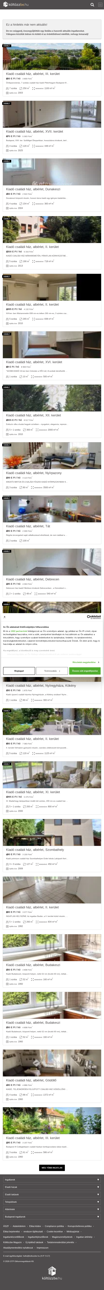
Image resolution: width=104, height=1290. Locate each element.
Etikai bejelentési (11, 1231)
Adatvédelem (19, 1226)
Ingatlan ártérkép (84, 1237)
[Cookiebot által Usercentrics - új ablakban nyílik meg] (89, 617)
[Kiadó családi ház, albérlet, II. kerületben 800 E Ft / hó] (52, 890)
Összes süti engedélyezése (85, 671)
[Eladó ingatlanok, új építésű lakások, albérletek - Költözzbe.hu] (52, 1272)
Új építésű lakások (34, 1242)
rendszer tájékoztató (33, 1231)
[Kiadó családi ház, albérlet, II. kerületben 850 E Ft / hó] (52, 721)
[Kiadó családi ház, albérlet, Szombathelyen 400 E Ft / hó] (52, 832)
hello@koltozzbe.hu (31, 1256)
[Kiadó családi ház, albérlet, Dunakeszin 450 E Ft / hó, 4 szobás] (52, 171)
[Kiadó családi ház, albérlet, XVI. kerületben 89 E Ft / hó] (52, 344)
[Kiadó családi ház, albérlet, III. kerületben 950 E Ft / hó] (52, 56)
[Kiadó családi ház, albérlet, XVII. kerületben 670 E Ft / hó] (52, 114)
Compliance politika (54, 1226)
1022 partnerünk (19, 631)
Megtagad (19, 671)
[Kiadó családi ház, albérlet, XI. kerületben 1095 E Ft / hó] (52, 774)
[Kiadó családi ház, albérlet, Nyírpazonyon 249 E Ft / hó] (52, 455)
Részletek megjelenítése (84, 662)
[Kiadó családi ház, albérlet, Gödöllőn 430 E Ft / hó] (52, 1063)
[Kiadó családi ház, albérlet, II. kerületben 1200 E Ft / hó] (52, 229)
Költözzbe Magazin (12, 1242)
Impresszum (42, 1248)
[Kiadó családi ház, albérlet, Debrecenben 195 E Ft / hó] (52, 562)
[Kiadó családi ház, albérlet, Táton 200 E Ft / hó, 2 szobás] (52, 508)
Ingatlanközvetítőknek (13, 1237)
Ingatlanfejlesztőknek (38, 1237)
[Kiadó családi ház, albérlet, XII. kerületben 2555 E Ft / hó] (52, 398)
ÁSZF (6, 1226)
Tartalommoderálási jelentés (60, 1242)
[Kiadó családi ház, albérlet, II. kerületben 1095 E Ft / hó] (52, 287)
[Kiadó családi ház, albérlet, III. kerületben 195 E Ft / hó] (52, 1120)
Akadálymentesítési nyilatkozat (18, 1248)
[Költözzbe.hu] (15, 5)
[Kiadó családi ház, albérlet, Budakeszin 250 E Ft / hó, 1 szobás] (52, 947)
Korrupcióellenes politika (80, 1226)
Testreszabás (50, 671)
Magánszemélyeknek (62, 1237)
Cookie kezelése (55, 1231)
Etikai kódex (35, 1226)
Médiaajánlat (73, 1231)
